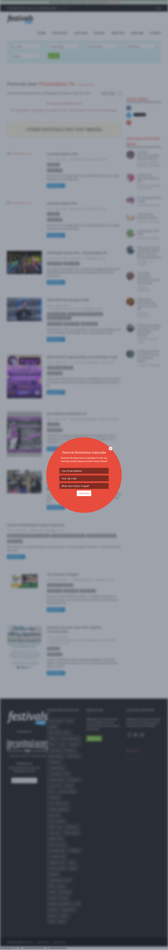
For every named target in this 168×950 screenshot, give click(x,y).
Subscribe (84, 493)
